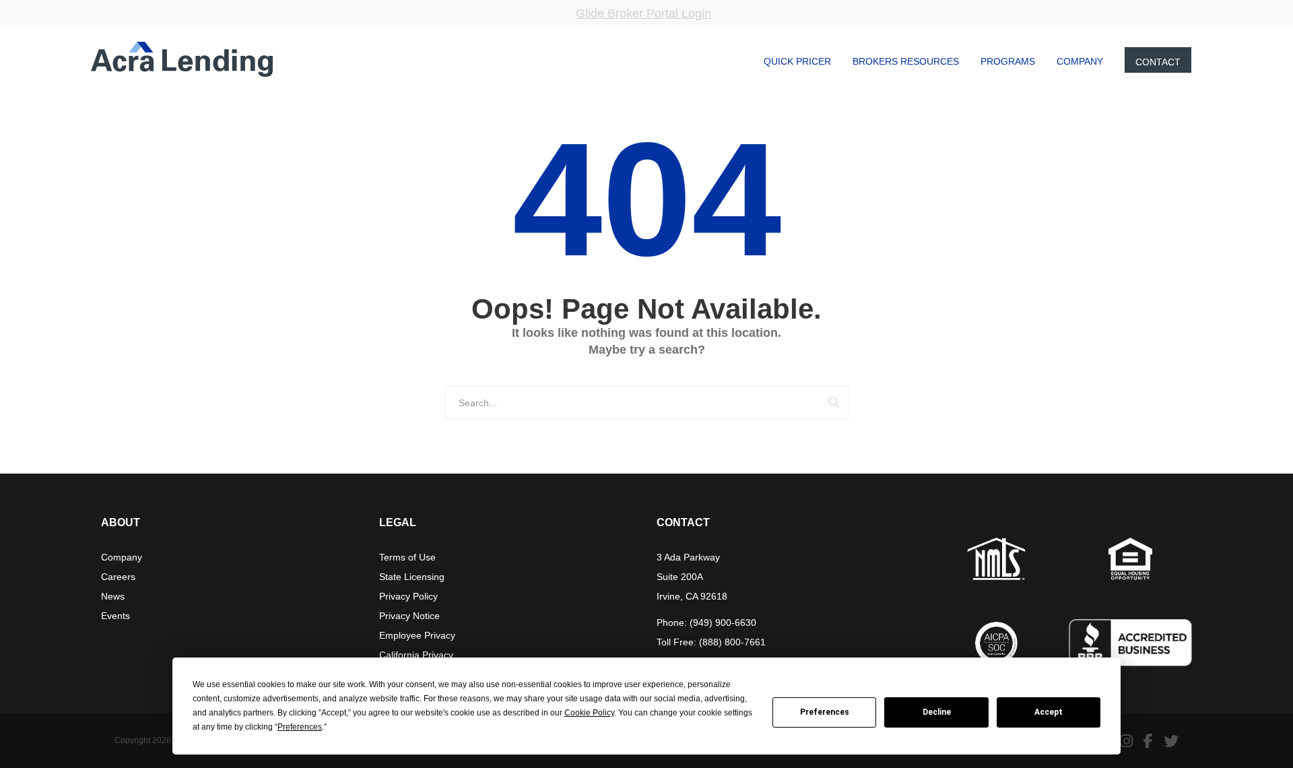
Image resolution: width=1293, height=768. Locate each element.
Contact (1158, 62)
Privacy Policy (408, 596)
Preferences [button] (299, 727)
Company (1080, 61)
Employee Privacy (417, 635)
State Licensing (411, 576)
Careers (118, 576)
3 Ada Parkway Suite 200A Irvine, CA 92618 (692, 577)
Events (115, 615)
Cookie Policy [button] (589, 712)
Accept (1048, 712)
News (113, 596)
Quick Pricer (797, 61)
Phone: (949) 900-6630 (706, 622)
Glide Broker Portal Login (643, 13)
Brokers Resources (906, 61)
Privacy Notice (409, 615)
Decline (937, 712)
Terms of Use (407, 557)
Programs (1008, 61)
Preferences (824, 712)
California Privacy (416, 654)
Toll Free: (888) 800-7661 (711, 642)
